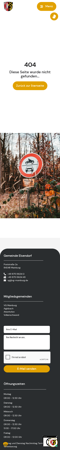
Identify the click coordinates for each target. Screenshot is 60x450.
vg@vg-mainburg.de (18, 280)
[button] (5, 444)
